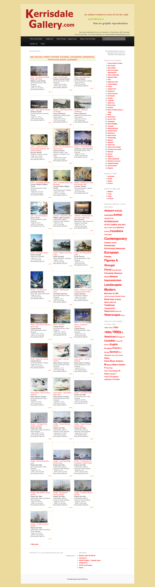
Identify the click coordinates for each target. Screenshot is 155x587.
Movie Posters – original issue (67, 39)
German (114, 351)
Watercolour (112, 105)
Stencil (110, 154)
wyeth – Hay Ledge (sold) (82, 77)
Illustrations (111, 117)
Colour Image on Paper (115, 63)
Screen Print (112, 119)
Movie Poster (112, 135)
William (117, 379)
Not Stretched (112, 166)
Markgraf (109, 365)
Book (109, 114)
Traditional (109, 305)
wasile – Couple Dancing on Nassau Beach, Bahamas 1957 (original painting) (40, 149)
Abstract (109, 210)
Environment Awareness (114, 248)
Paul (107, 368)
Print (109, 79)
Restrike (110, 107)
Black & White (108, 227)
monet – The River (59, 325)
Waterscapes (112, 315)
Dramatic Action (110, 242)
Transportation (109, 308)
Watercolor (111, 145)
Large (109, 194)
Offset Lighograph (113, 159)
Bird (123, 224)
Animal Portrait (109, 218)
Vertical (110, 183)
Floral (107, 269)
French (116, 347)
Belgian (120, 337)
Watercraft (118, 311)
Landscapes (113, 284)
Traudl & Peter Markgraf (111, 377)
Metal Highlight (112, 124)
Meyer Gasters (118, 364)
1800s (108, 332)
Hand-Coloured (112, 93)
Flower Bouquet (116, 270)
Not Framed (111, 66)
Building (106, 231)
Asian (120, 225)
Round (110, 179)
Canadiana (116, 231)
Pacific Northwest (109, 296)
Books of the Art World (87, 39)
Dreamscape (109, 245)
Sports (106, 302)
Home (43, 44)
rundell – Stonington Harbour (39, 253)
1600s (110, 327)
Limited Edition (112, 84)
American (110, 336)
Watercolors (109, 311)
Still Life (113, 302)
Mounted (110, 152)
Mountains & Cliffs (111, 293)
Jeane (113, 355)
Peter (111, 368)
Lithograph (111, 121)
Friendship (109, 273)
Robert (106, 374)
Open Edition (112, 68)
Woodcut (110, 142)
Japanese (107, 355)
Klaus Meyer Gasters (113, 361)
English (114, 344)
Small (109, 196)
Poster (110, 86)
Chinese (118, 341)
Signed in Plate (112, 77)
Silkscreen (111, 103)
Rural (106, 299)
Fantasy (107, 256)
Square (110, 181)
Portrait (117, 296)
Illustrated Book (113, 128)
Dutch (106, 345)
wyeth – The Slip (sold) (60, 77)
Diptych (110, 140)
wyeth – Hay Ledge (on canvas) (40, 110)
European (111, 252)
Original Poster (112, 131)
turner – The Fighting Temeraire (40, 182)
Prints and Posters (36, 39)
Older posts (34, 544)
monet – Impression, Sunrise (39, 359)
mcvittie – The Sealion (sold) (83, 393)
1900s (116, 331)
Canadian (109, 340)
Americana (108, 215)
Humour (113, 276)
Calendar (111, 126)
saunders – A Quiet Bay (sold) (62, 216)
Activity (118, 210)
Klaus (106, 358)
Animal (117, 214)
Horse (106, 276)
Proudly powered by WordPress (77, 579)
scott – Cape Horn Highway (39, 216)
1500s (106, 328)
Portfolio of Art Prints (114, 149)
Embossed (111, 133)
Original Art (49, 39)
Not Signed (111, 96)
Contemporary (115, 238)
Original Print (112, 89)
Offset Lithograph (113, 75)
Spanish (112, 374)
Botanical (120, 227)
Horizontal (111, 176)
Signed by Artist (113, 82)
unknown (108, 379)
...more (49, 91)
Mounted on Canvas (114, 161)
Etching (110, 98)
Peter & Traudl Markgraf (111, 371)
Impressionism (112, 280)
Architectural (111, 221)
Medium (110, 191)
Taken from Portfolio (114, 147)
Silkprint (110, 168)
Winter (123, 315)
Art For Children (110, 224)
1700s (115, 327)
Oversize (110, 198)
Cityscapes (108, 234)
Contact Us (33, 44)
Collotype (111, 100)
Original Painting (113, 163)
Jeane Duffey (119, 355)
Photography (112, 138)
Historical (118, 273)
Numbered (111, 91)
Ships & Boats (115, 299)
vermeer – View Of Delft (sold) (83, 147)
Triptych (110, 156)
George (106, 352)
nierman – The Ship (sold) (39, 290)
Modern (110, 289)
